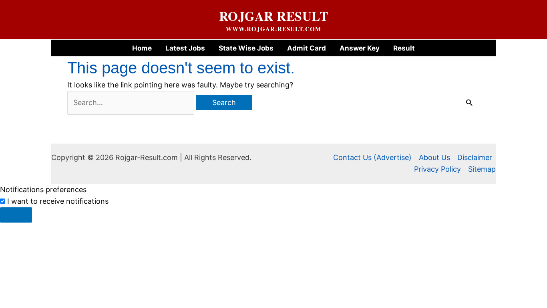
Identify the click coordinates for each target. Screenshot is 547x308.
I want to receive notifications (58, 201)
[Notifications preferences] (16, 215)
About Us (434, 157)
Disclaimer (474, 157)
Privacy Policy (437, 169)
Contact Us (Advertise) (372, 157)
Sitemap (482, 169)
